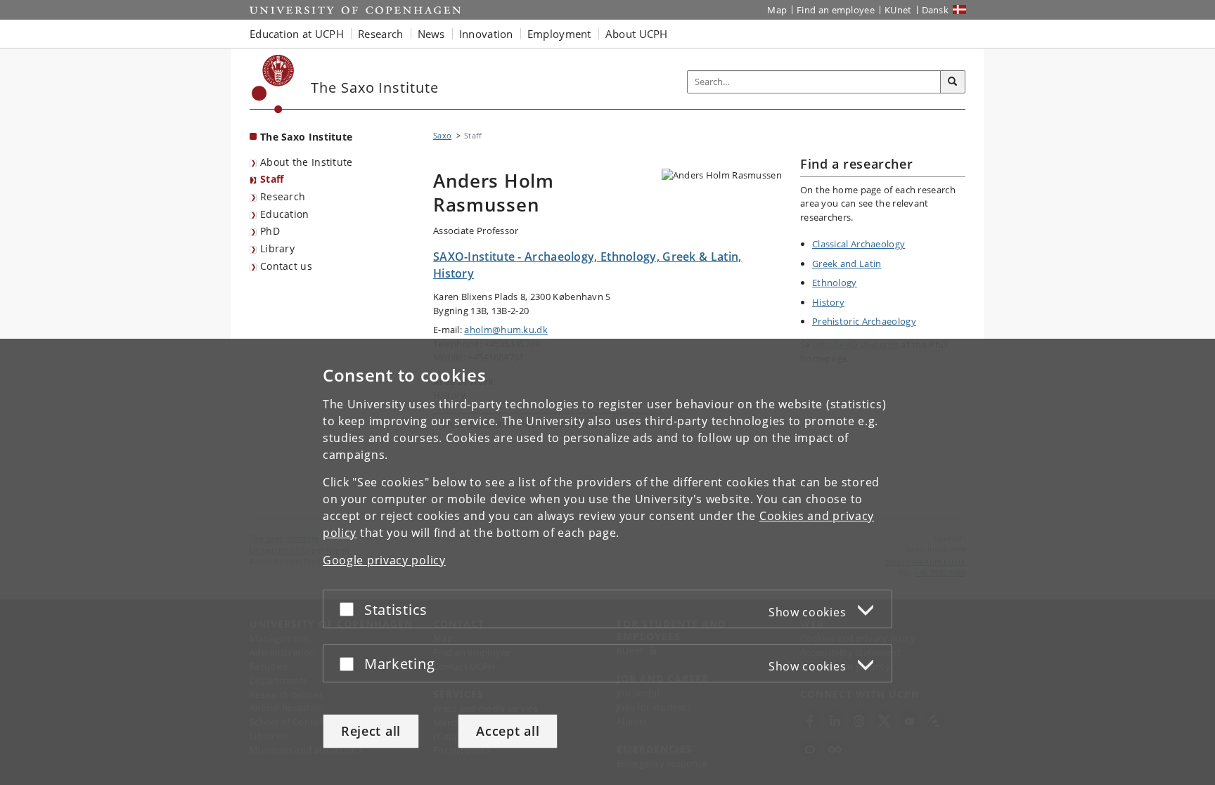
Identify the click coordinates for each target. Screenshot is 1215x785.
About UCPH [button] (636, 34)
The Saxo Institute (306, 136)
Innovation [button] (486, 34)
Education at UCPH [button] (297, 34)
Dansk (935, 10)
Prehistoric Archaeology (864, 321)
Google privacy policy (384, 560)
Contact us (286, 266)
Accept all (507, 730)
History (828, 302)
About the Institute (306, 162)
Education (284, 214)
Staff (272, 179)
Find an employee (836, 10)
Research (282, 196)
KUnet (898, 10)
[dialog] (607, 562)
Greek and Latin (847, 263)
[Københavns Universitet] (273, 84)
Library (277, 248)
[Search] (952, 82)
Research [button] (380, 34)
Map (777, 10)
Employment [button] (559, 34)
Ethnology (834, 282)
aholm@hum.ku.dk (506, 329)
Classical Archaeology (858, 244)
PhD (270, 231)
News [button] (431, 34)
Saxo (442, 135)
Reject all (371, 730)
